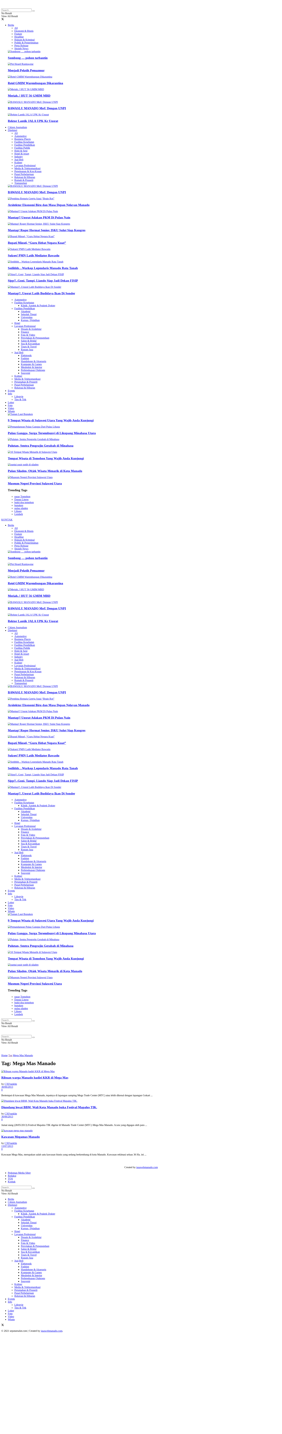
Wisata (11, 411)
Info (10, 393)
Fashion (25, 358)
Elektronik (26, 355)
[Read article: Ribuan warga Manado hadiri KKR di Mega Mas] (141, 1071)
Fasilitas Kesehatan (24, 142)
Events (11, 390)
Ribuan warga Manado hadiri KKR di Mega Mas (34, 1077)
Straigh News (21, 48)
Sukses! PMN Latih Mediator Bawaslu (33, 255)
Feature (18, 33)
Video (11, 408)
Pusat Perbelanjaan (24, 174)
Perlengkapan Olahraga (33, 370)
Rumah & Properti (23, 180)
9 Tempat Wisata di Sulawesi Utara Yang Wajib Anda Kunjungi (51, 420)
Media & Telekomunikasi (27, 168)
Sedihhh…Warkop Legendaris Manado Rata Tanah (43, 268)
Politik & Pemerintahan (26, 42)
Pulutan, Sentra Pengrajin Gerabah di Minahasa (40, 445)
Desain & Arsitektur (31, 329)
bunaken (18, 505)
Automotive (20, 136)
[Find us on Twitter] (2, 19)
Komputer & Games (31, 364)
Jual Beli (18, 159)
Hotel (17, 323)
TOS (10, 1178)
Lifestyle (18, 396)
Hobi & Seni (20, 150)
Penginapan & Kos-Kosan (27, 171)
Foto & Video (28, 335)
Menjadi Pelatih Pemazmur (26, 70)
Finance (25, 332)
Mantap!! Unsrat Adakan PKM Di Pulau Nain (39, 217)
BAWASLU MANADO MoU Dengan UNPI (37, 108)
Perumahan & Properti (25, 381)
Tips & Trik (20, 399)
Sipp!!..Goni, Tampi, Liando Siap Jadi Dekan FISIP (43, 280)
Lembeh (18, 514)
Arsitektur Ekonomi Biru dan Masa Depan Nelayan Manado (49, 205)
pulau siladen (21, 508)
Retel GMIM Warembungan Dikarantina (35, 83)
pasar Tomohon (22, 496)
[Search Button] (33, 10)
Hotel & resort (21, 153)
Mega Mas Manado (23, 1055)
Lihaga (18, 511)
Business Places (22, 139)
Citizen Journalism (17, 127)
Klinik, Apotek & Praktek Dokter (38, 305)
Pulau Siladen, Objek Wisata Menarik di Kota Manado (45, 471)
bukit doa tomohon (24, 502)
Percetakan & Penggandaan (35, 337)
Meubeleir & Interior (31, 367)
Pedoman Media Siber (19, 1172)
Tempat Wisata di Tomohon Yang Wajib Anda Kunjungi (46, 458)
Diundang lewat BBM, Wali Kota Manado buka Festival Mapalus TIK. (49, 1107)
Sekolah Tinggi (29, 314)
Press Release (21, 45)
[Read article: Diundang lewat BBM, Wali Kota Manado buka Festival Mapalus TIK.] (141, 1101)
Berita (11, 25)
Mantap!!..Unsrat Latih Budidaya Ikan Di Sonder (41, 293)
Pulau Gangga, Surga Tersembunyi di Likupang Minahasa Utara (52, 433)
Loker (11, 402)
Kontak (12, 1181)
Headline (19, 36)
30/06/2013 (7, 1086)
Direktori (12, 130)
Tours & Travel (29, 346)
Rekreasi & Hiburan (24, 177)
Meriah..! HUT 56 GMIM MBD (29, 95)
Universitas (26, 317)
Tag (10, 1055)
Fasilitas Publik (22, 147)
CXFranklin (11, 1084)
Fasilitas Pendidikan (24, 145)
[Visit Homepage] (27, 7)
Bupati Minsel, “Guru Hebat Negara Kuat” (37, 242)
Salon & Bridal (28, 340)
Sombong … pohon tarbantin (28, 58)
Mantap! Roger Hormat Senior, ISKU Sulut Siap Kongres (46, 230)
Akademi (25, 311)
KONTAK (7, 519)
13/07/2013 (7, 1146)
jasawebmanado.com (147, 1167)
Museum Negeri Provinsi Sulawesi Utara (35, 483)
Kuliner (18, 162)
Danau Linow (21, 499)
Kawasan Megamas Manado (20, 1136)
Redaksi (12, 1175)
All (16, 28)
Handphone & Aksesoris (33, 361)
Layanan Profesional (25, 165)
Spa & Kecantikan (30, 343)
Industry (18, 156)
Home (4, 1055)
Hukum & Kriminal (24, 39)
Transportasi (20, 183)
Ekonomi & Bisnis (23, 31)
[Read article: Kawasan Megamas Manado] (141, 1130)
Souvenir (25, 373)
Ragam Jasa (27, 349)
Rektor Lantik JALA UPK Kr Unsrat (33, 121)
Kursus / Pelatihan (30, 320)
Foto (10, 405)
